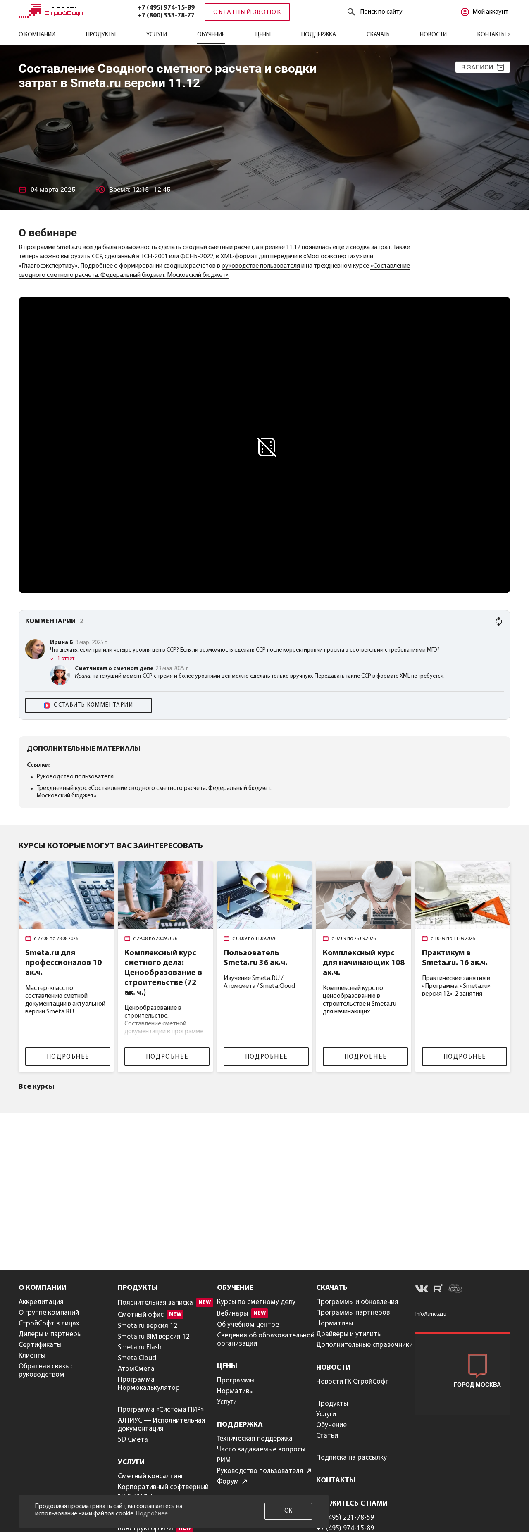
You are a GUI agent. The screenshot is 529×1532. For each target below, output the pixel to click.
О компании (37, 35)
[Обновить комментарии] (499, 621)
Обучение (211, 35)
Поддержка (318, 35)
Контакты (492, 35)
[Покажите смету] (455, 1290)
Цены (263, 35)
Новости (433, 35)
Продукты (101, 35)
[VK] (421, 1290)
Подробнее (68, 1057)
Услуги (156, 35)
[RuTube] (438, 1289)
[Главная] (52, 16)
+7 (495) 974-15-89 (166, 8)
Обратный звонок (247, 12)
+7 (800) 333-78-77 (166, 15)
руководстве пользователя (261, 266)
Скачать (378, 35)
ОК (288, 1511)
